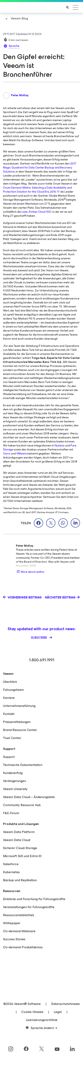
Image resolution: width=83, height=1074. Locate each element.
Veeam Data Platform (19, 832)
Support (9, 757)
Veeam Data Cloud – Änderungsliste (29, 797)
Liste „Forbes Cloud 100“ (36, 211)
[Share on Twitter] (50, 523)
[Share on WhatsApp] (63, 523)
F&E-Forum (11, 813)
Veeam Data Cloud (16, 840)
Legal (58, 1012)
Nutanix (59, 445)
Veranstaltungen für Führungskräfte (28, 907)
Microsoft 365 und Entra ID (22, 856)
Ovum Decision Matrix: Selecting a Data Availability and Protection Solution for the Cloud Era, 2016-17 (37, 189)
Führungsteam (13, 689)
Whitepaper (11, 923)
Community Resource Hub (22, 805)
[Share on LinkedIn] (75, 523)
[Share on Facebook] (38, 523)
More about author (33, 572)
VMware (21, 453)
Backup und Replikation (20, 880)
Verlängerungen (14, 781)
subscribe (39, 637)
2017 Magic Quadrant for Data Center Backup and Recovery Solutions (39, 167)
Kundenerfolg (13, 773)
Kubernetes (11, 872)
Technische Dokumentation (22, 765)
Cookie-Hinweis (32, 1012)
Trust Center (12, 738)
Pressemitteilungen (17, 722)
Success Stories (14, 939)
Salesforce (11, 864)
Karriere (9, 697)
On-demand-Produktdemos (23, 947)
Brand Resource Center (20, 730)
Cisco (6, 453)
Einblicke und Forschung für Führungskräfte (34, 899)
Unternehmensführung (19, 706)
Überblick (10, 681)
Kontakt (9, 714)
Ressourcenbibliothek (18, 915)
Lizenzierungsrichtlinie (41, 1020)
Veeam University (15, 789)
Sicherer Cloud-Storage (20, 848)
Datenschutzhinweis (65, 1004)
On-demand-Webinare (19, 931)
